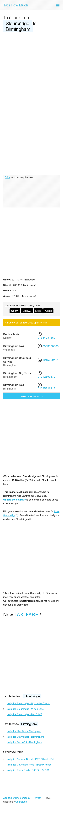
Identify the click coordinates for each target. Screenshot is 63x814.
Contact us (21, 801)
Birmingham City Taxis (17, 373)
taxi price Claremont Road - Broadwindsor (29, 764)
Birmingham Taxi (13, 346)
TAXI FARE (26, 614)
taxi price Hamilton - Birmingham (24, 731)
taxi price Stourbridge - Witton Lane (25, 708)
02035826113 (47, 388)
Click (7, 177)
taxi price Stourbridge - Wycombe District (28, 703)
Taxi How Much (15, 4)
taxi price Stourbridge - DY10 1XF (24, 714)
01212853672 (47, 376)
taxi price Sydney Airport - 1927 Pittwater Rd (30, 759)
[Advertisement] (31, 68)
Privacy (37, 797)
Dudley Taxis (11, 334)
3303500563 (50, 346)
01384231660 (47, 337)
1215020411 (50, 360)
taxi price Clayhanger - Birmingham (25, 736)
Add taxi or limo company (16, 797)
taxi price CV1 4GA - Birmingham (24, 742)
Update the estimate (14, 499)
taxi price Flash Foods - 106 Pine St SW (28, 770)
